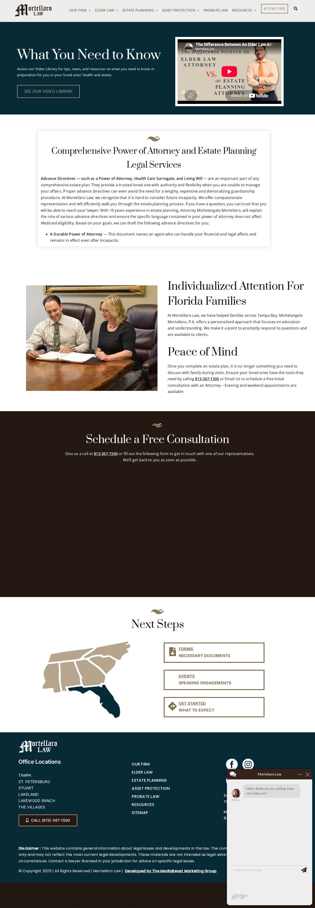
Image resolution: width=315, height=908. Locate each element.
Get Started (192, 703)
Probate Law (145, 796)
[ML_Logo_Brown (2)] (33, 2)
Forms (186, 649)
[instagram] (248, 764)
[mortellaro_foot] (38, 741)
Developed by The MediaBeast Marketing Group (171, 871)
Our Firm (141, 764)
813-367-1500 (207, 378)
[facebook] (232, 764)
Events (187, 676)
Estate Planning (149, 780)
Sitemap (140, 812)
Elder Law (142, 772)
